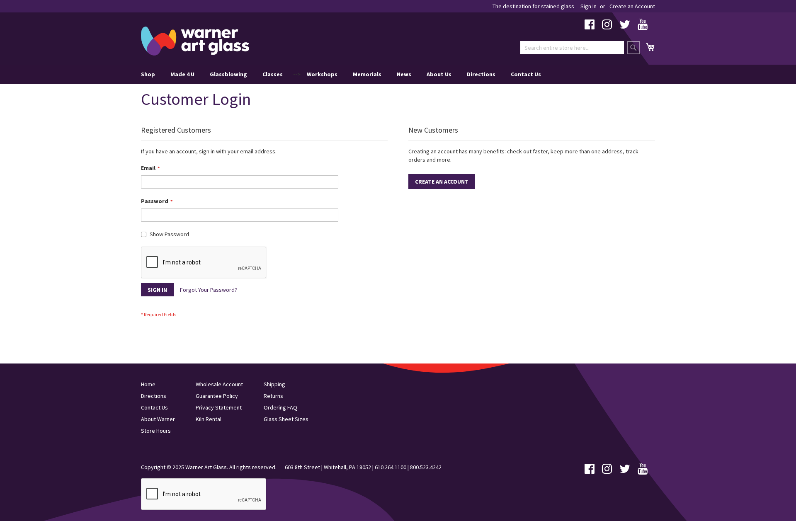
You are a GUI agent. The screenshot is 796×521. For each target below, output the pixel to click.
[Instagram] (607, 26)
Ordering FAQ (280, 407)
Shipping (274, 384)
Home (148, 384)
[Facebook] (590, 26)
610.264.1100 (390, 467)
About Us (439, 74)
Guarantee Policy (217, 396)
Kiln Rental (208, 419)
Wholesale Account (219, 384)
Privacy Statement (219, 407)
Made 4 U (182, 74)
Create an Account (632, 6)
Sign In (588, 6)
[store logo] (195, 41)
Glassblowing (228, 74)
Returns (273, 396)
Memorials (367, 74)
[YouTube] (643, 26)
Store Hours (156, 430)
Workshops (322, 74)
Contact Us (526, 74)
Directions (481, 74)
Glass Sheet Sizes (286, 419)
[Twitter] (624, 26)
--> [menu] (341, 74)
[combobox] (572, 47)
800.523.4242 (426, 467)
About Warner (158, 419)
